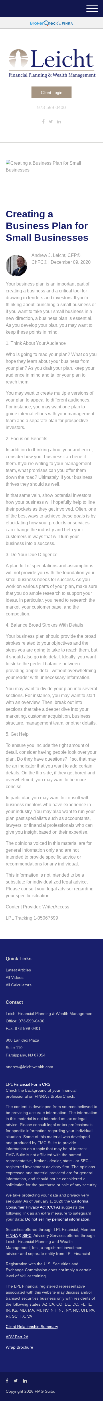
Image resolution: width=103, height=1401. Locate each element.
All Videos (14, 977)
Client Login (51, 92)
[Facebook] (43, 121)
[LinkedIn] (59, 121)
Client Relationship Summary (32, 1326)
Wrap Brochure (19, 1347)
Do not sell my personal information (57, 1219)
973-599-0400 (51, 107)
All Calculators (18, 985)
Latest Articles (18, 970)
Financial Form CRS (32, 1084)
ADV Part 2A (17, 1337)
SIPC (26, 1235)
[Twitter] (51, 121)
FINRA (11, 1235)
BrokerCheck (62, 1096)
